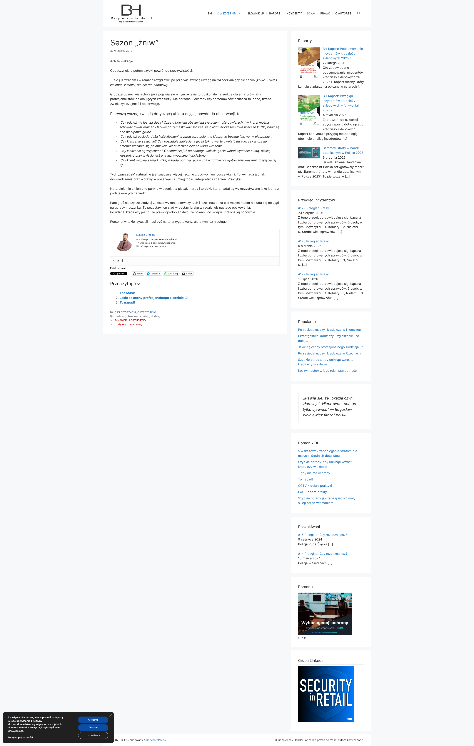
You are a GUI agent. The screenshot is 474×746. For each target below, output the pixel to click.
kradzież (119, 316)
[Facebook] (122, 261)
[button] (359, 13)
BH (210, 13)
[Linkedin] (118, 261)
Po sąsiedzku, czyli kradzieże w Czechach (329, 353)
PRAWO (325, 13)
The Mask (127, 293)
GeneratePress (156, 740)
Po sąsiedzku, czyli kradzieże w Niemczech (330, 329)
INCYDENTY (294, 13)
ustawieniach (16, 731)
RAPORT (275, 13)
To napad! (127, 302)
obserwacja (133, 316)
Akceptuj (93, 720)
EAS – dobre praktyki (313, 492)
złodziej (155, 316)
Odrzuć (93, 727)
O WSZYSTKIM (226, 13)
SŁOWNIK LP (255, 13)
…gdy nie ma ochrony (128, 324)
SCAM (311, 13)
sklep (145, 316)
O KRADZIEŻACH (125, 312)
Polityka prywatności (20, 737)
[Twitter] (113, 261)
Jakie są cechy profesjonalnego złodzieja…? (154, 298)
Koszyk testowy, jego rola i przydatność (327, 370)
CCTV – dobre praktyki (315, 486)
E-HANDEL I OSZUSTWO (130, 320)
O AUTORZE (343, 13)
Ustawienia (93, 735)
